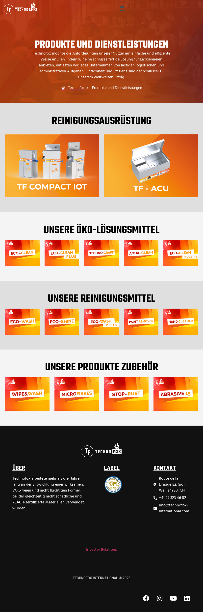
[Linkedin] (187, 598)
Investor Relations (101, 550)
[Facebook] (146, 598)
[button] (122, 8)
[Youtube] (173, 598)
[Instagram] (159, 598)
